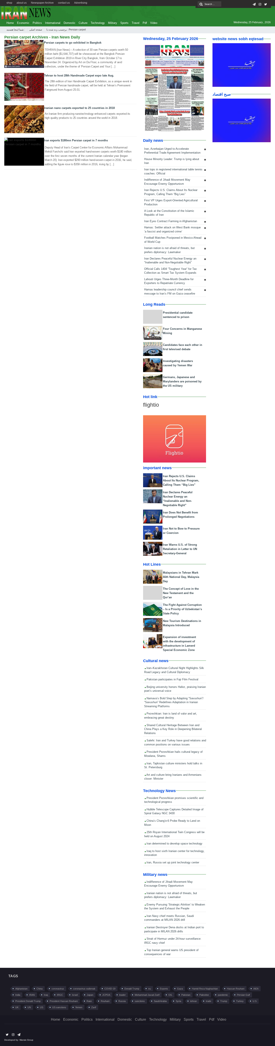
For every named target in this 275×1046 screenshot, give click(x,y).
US (41, 1007)
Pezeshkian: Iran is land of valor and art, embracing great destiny (170, 715)
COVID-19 (109, 988)
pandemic (223, 995)
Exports (164, 988)
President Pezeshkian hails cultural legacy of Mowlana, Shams (173, 753)
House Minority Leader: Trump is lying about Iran (171, 161)
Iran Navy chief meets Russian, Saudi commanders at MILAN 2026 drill (169, 918)
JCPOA (106, 995)
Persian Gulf (243, 995)
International (52, 22)
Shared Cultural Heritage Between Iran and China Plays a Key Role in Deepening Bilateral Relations (173, 729)
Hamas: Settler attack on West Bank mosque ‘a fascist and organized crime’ (172, 229)
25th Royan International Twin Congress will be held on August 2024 (174, 834)
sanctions (140, 1001)
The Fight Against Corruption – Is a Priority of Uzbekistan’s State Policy (182, 609)
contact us (64, 2)
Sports (124, 22)
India (17, 995)
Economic (23, 22)
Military (112, 22)
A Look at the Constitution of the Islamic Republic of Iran (169, 213)
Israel (75, 995)
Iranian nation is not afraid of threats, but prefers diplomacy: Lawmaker (169, 250)
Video (153, 22)
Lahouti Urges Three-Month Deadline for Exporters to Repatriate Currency (169, 281)
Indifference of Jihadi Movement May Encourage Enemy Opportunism (167, 181)
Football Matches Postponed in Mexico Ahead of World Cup (172, 239)
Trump (223, 1001)
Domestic (69, 22)
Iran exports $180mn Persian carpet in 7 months (76, 140)
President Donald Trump (28, 1001)
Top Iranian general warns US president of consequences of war (171, 952)
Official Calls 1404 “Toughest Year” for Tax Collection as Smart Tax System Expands (170, 271)
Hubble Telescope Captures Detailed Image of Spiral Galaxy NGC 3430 (173, 811)
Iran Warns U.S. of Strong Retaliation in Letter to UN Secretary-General (180, 549)
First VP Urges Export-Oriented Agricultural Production (171, 202)
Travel (135, 22)
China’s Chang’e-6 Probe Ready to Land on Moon (172, 822)
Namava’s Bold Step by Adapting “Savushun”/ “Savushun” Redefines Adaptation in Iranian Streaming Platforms (173, 702)
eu (149, 988)
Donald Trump (131, 988)
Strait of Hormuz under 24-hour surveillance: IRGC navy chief (172, 940)
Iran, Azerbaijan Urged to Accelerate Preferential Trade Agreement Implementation (172, 150)
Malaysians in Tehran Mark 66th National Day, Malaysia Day (181, 577)
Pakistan (185, 995)
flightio (151, 405)
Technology (98, 22)
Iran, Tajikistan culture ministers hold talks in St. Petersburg (173, 765)
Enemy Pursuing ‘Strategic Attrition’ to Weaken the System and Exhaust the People (174, 906)
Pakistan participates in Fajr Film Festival (172, 679)
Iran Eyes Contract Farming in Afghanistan (170, 221)
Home (10, 22)
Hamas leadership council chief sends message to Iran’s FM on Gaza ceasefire (169, 291)
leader (122, 995)
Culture (83, 22)
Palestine (204, 995)
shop (9, 2)
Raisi (89, 1001)
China (40, 988)
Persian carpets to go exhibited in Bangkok (72, 42)
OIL (170, 995)
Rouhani (105, 1001)
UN (29, 1007)
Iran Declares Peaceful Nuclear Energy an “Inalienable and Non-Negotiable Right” (170, 260)
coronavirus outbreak (84, 988)
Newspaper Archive (42, 2)
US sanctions (59, 1007)
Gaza (180, 988)
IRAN (32, 995)
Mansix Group (26, 1040)
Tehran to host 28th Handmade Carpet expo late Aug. (79, 75)
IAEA (255, 988)
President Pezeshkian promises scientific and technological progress (173, 800)
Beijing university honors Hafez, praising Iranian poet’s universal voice (175, 689)
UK (16, 1007)
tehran (193, 1001)
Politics (37, 22)
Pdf (145, 22)
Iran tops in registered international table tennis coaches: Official (173, 171)
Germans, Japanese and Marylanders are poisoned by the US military (182, 381)
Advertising (80, 2)
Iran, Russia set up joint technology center (172, 862)
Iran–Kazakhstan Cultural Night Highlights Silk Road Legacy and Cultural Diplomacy (174, 670)
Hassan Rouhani (235, 988)
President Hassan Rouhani (64, 1001)
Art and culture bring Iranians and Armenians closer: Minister (173, 776)
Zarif (93, 1007)
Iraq (46, 995)
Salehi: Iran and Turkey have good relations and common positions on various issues (175, 742)
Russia (122, 1001)
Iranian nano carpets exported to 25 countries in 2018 (79, 108)
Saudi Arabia (160, 1001)
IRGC (60, 995)
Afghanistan (21, 988)
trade (208, 1001)
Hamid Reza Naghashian (205, 988)
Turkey (240, 1001)
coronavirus (58, 988)
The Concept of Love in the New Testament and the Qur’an (181, 593)
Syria (178, 1001)
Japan (90, 995)
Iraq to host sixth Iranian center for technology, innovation (174, 853)
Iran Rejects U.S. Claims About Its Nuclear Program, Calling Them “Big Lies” (170, 192)
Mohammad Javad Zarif (147, 995)
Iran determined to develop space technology (174, 843)
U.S (255, 1001)
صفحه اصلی (35, 29)
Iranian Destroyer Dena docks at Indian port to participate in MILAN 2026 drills (174, 929)
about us (22, 2)
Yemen (78, 1007)
